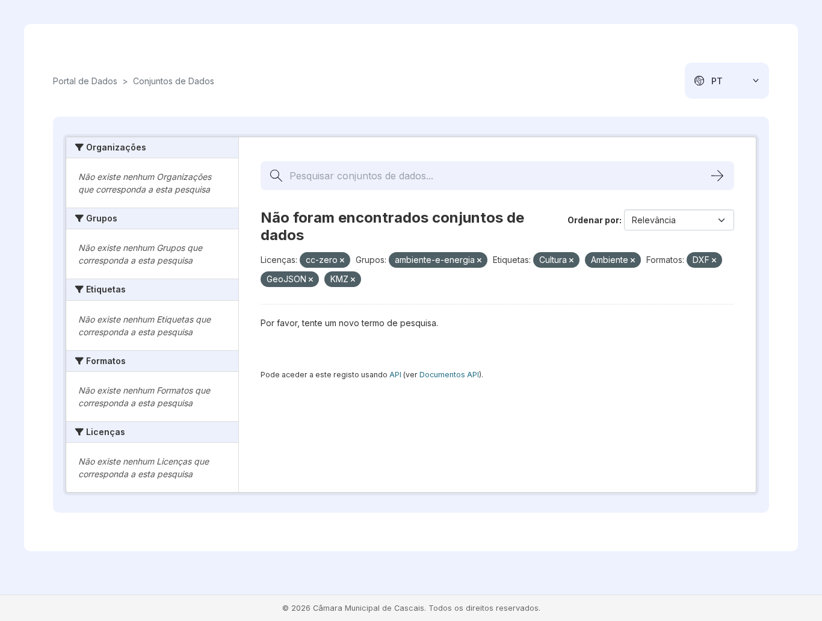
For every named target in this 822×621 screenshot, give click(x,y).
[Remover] (342, 260)
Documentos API (449, 374)
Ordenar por (593, 220)
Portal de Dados (85, 81)
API (395, 374)
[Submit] (717, 175)
